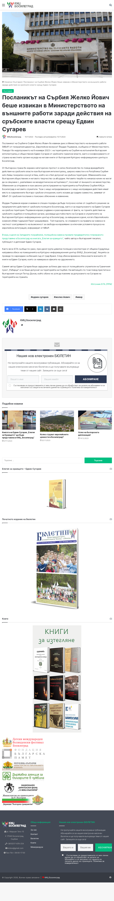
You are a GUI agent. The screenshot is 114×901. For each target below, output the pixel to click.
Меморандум (37, 847)
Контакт (34, 834)
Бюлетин (35, 838)
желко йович (62, 297)
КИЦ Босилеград (14, 137)
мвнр (79, 297)
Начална (8, 82)
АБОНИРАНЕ (91, 379)
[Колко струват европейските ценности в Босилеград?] (57, 421)
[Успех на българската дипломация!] (95, 420)
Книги (33, 843)
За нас (34, 830)
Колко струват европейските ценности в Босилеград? (54, 435)
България (17, 82)
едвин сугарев (40, 297)
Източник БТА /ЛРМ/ (101, 284)
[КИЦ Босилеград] (20, 5)
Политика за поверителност (84, 387)
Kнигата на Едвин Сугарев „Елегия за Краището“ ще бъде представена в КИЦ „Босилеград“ (18, 435)
